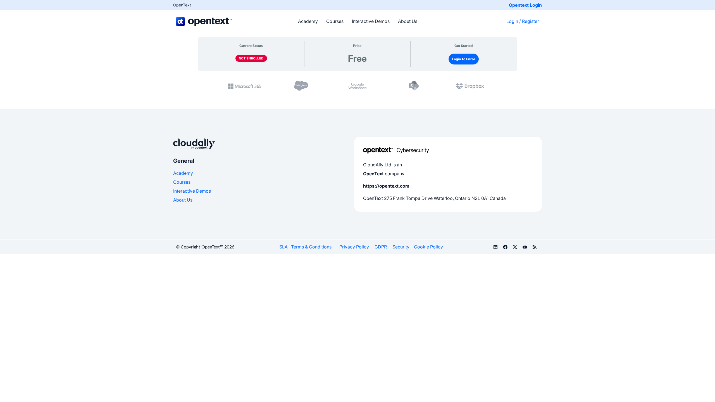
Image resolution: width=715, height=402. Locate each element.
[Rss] (534, 247)
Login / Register (522, 21)
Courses (335, 21)
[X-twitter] (515, 247)
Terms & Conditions (311, 247)
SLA (283, 247)
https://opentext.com (386, 186)
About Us (407, 21)
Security (400, 247)
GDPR (381, 247)
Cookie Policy (428, 247)
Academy (308, 21)
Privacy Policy (354, 247)
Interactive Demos (371, 21)
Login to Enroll (463, 59)
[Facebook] (505, 247)
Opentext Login (525, 5)
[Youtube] (524, 247)
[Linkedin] (495, 247)
